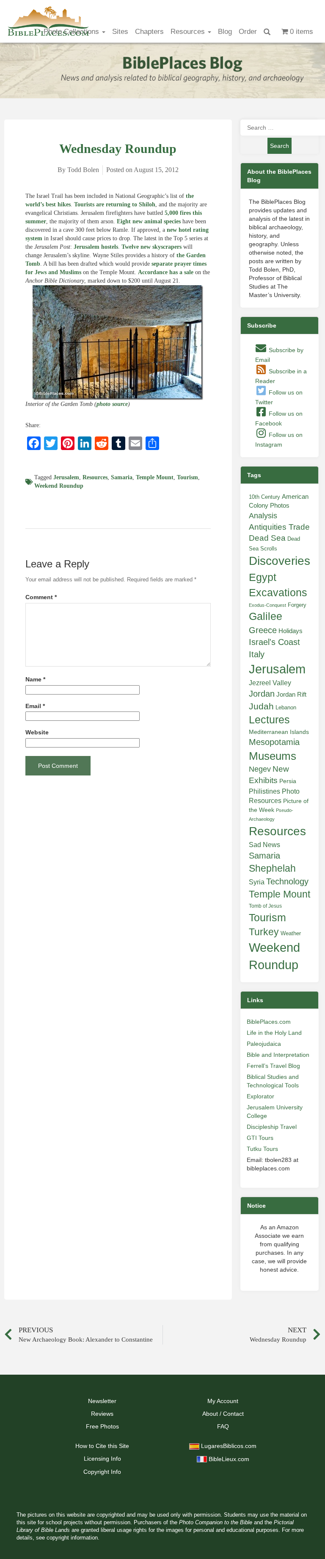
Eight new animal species (149, 221)
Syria (256, 882)
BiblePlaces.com (269, 1021)
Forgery (297, 605)
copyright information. (73, 1538)
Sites (120, 32)
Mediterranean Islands (279, 731)
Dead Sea (267, 538)
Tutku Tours (262, 1148)
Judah (261, 706)
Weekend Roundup (58, 486)
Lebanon (285, 707)
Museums (272, 756)
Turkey (264, 931)
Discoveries (279, 560)
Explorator (260, 1096)
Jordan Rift (291, 694)
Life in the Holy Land (274, 1032)
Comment (41, 597)
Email (35, 706)
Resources (189, 32)
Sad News (264, 844)
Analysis (263, 515)
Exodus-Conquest (267, 605)
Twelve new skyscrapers (151, 247)
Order (248, 32)
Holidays (290, 631)
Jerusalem (66, 477)
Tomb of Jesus (265, 906)
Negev (260, 769)
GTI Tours (260, 1137)
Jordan (262, 693)
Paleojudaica (264, 1043)
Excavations (278, 592)
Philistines (264, 791)
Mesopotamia (274, 742)
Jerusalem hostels (96, 247)
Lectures (269, 719)
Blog (225, 32)
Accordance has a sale (165, 272)
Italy (256, 654)
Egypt (262, 577)
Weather (291, 933)
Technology (287, 881)
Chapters (149, 32)
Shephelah (272, 868)
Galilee (265, 616)
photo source (112, 404)
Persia (287, 781)
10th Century (264, 497)
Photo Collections (72, 32)
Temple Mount (155, 477)
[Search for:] (279, 127)
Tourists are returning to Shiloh (114, 204)
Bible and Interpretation (278, 1054)
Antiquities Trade (279, 526)
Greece (263, 630)
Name (35, 679)
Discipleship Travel (272, 1126)
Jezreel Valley (270, 682)
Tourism (187, 477)
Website (37, 732)
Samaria (121, 477)
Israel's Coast (274, 642)
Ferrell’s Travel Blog (273, 1065)
